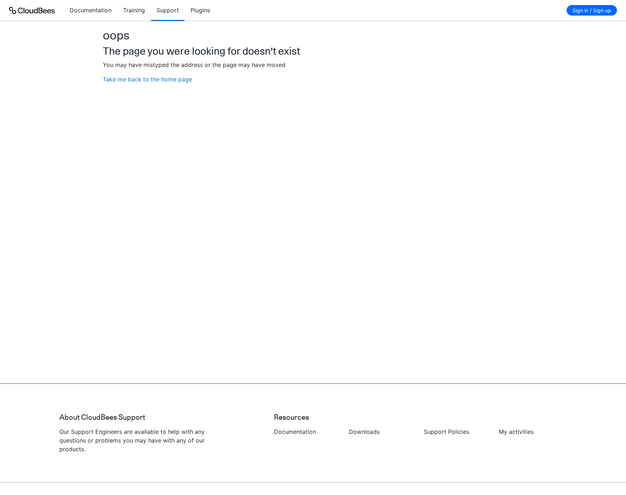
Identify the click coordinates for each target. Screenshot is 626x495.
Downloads (364, 431)
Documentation (91, 10)
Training (134, 10)
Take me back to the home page (147, 79)
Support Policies (446, 431)
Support (167, 10)
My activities (516, 431)
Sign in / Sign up (591, 10)
